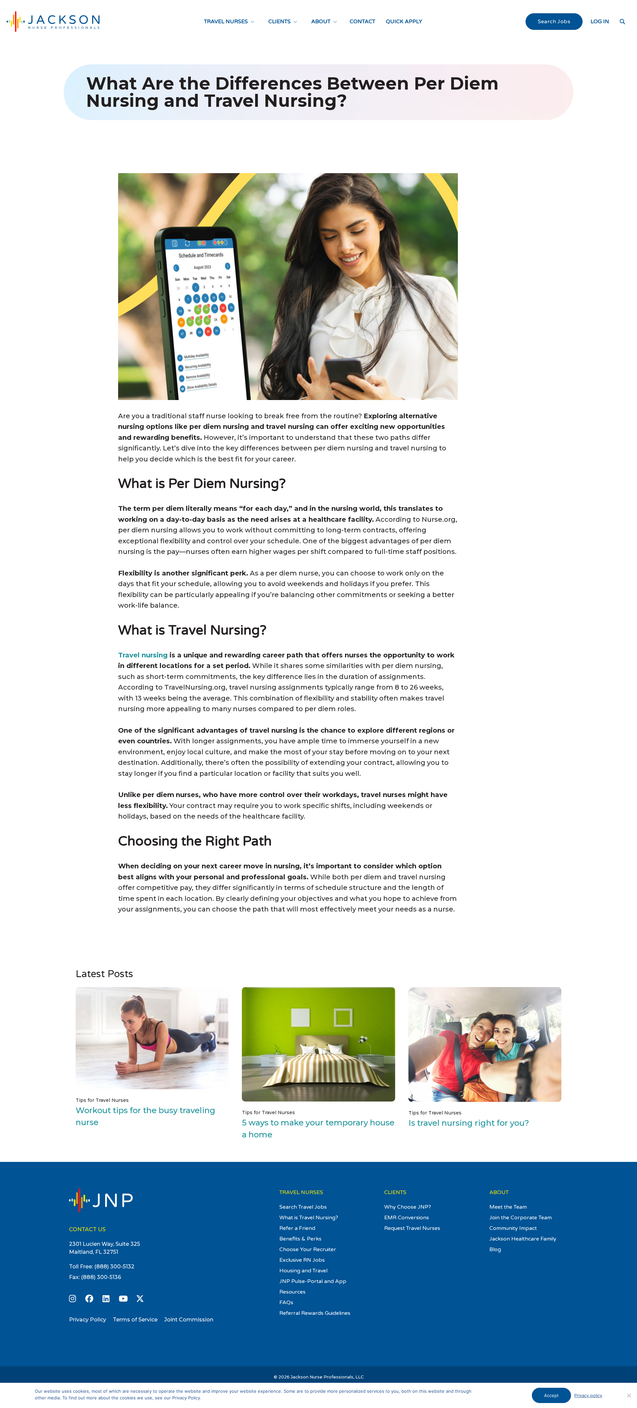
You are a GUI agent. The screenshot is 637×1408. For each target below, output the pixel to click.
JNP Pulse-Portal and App (312, 1281)
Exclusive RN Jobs (302, 1260)
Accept (551, 1395)
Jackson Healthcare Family (522, 1239)
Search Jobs (554, 21)
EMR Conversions (406, 1217)
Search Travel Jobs (303, 1207)
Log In (600, 21)
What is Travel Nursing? (308, 1217)
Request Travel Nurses (412, 1228)
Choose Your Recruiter (307, 1249)
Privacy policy (588, 1395)
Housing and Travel (303, 1270)
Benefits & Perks (300, 1239)
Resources (292, 1292)
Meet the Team (508, 1207)
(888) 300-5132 (114, 1266)
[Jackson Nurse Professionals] (53, 21)
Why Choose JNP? (407, 1207)
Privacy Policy (87, 1319)
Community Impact (513, 1228)
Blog (495, 1249)
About (320, 21)
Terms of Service (135, 1319)
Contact (362, 21)
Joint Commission (188, 1319)
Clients (279, 21)
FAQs (286, 1302)
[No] (628, 1395)
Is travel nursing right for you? (468, 1122)
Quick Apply (404, 21)
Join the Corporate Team (520, 1217)
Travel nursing (143, 655)
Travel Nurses (226, 21)
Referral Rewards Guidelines (314, 1313)
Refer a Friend (297, 1228)
